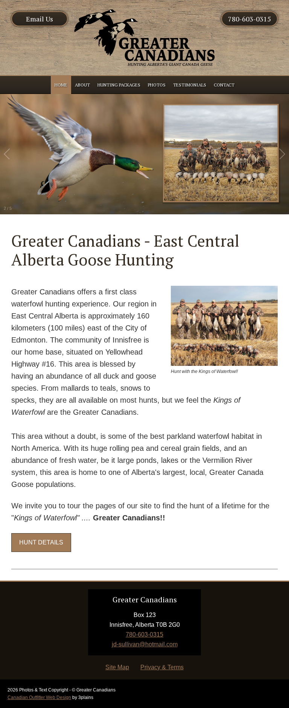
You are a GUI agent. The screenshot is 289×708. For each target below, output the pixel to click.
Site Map (117, 667)
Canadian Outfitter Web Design (39, 697)
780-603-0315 (249, 18)
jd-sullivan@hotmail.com (145, 644)
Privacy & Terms (162, 667)
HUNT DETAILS (41, 542)
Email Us (39, 18)
